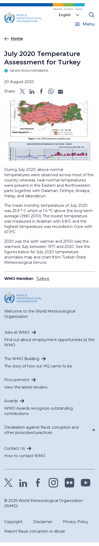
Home (17, 38)
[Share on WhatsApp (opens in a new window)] (51, 91)
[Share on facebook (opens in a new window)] (41, 91)
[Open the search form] (91, 15)
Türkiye (42, 278)
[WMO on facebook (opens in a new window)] (38, 482)
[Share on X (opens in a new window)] (22, 91)
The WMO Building (21, 358)
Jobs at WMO (17, 332)
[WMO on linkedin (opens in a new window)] (23, 482)
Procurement (16, 379)
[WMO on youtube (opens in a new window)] (86, 483)
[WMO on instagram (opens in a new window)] (53, 482)
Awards (11, 401)
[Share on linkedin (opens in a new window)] (32, 91)
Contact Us (14, 448)
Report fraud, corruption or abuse (34, 531)
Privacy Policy (75, 521)
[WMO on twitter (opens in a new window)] (8, 482)
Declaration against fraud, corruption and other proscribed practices (41, 430)
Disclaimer (42, 521)
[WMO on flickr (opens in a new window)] (69, 482)
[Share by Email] (60, 91)
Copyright (13, 521)
